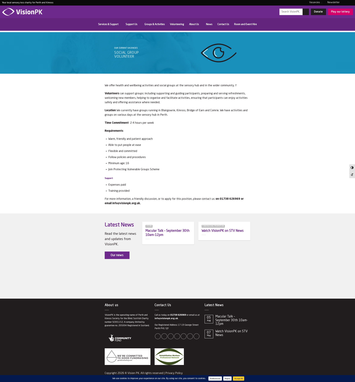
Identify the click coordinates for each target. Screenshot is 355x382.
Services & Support (108, 24)
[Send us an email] (351, 2)
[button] (332, 2)
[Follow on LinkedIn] (196, 336)
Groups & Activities (154, 24)
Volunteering (177, 24)
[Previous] (145, 248)
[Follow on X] (177, 336)
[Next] (246, 248)
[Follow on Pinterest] (190, 336)
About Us (194, 24)
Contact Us (223, 24)
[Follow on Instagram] (347, 2)
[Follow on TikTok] (171, 336)
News (209, 24)
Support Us (131, 24)
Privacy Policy (174, 373)
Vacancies (314, 2)
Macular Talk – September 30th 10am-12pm (167, 232)
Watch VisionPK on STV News (223, 230)
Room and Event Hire (245, 24)
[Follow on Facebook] (343, 2)
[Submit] (306, 12)
